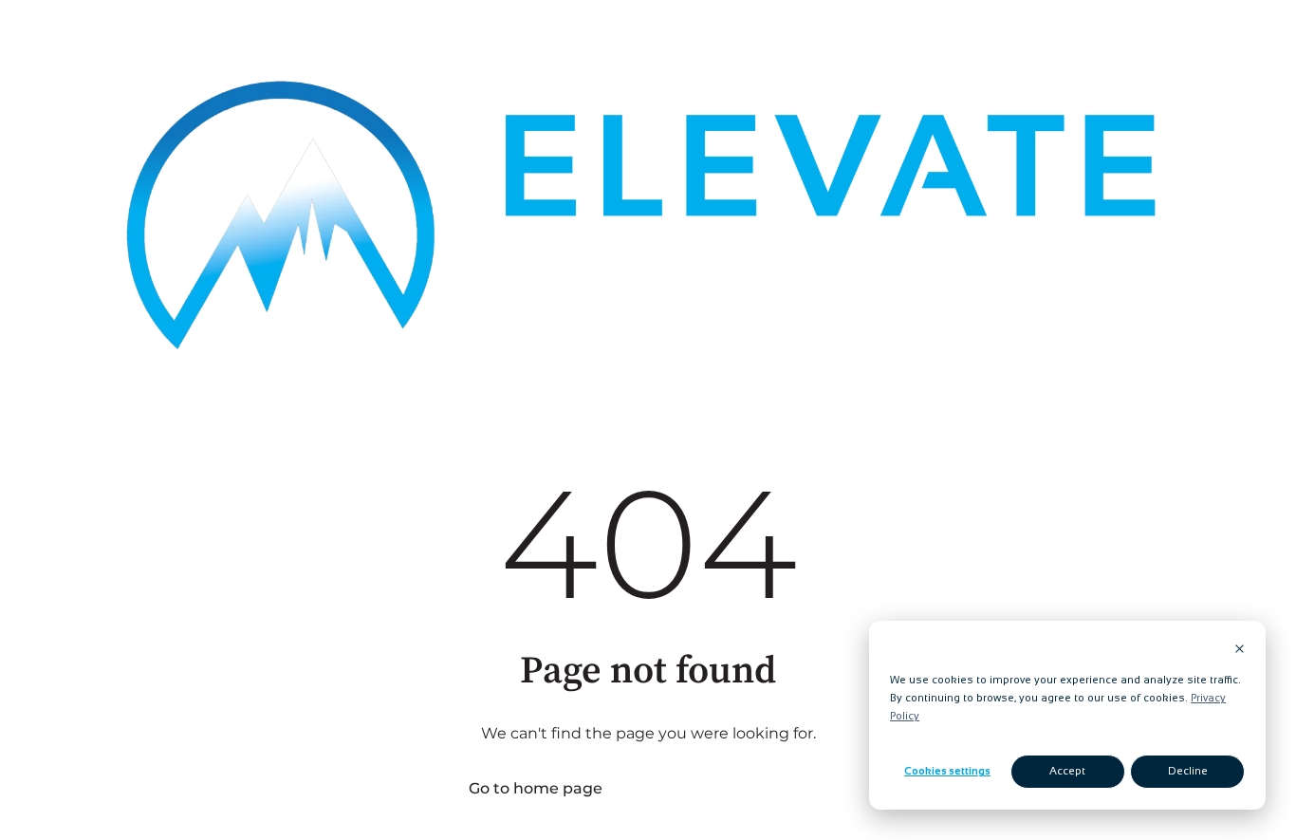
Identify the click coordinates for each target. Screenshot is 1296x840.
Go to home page (535, 788)
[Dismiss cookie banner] (1239, 651)
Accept (1067, 770)
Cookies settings (947, 770)
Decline (1188, 770)
